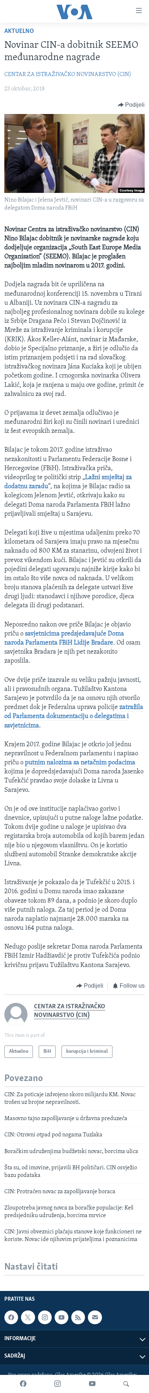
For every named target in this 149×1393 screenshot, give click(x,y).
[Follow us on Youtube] (61, 1317)
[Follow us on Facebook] (11, 1317)
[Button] (131, 105)
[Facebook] (23, 1384)
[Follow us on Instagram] (45, 1317)
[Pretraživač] (126, 1384)
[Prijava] (95, 1317)
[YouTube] (92, 1384)
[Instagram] (57, 1384)
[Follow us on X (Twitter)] (28, 1317)
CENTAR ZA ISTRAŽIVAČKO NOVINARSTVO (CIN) (67, 74)
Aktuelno (19, 31)
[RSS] (78, 1317)
